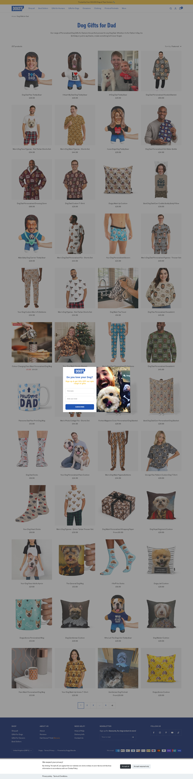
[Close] (127, 369)
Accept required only (141, 766)
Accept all (125, 766)
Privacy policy (47, 776)
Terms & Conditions (60, 776)
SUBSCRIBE (79, 407)
